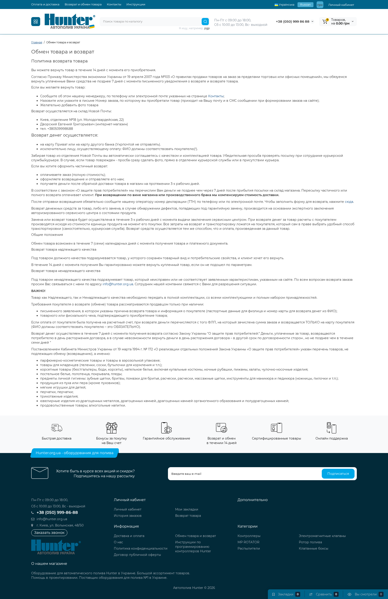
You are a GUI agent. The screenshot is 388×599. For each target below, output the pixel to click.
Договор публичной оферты (137, 555)
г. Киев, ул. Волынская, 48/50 (60, 525)
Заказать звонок (49, 532)
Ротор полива (310, 542)
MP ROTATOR (248, 542)
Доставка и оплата (129, 536)
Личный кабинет (341, 5)
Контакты (114, 4)
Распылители (249, 548)
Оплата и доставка (45, 4)
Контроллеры (249, 536)
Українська (286, 4)
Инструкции (135, 4)
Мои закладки (186, 509)
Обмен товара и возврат (195, 536)
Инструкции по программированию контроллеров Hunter (193, 546)
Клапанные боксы (313, 548)
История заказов (128, 516)
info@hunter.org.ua (118, 284)
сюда (349, 202)
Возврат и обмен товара (83, 4)
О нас (118, 542)
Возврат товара (188, 516)
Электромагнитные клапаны (322, 536)
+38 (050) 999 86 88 (292, 21)
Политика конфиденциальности (141, 548)
